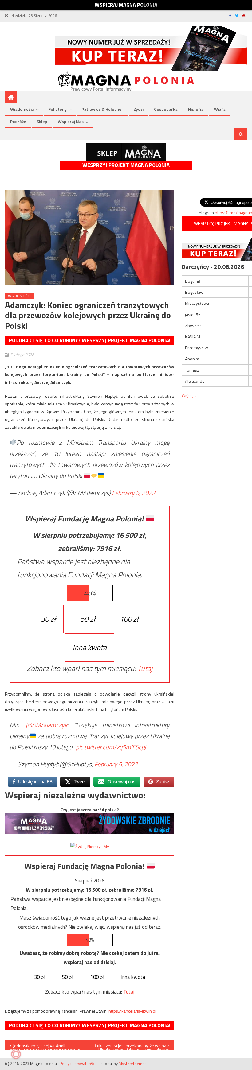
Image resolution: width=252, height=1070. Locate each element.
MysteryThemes (133, 1063)
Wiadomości (22, 109)
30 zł (48, 618)
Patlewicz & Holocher (102, 109)
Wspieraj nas (71, 121)
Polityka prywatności (78, 1063)
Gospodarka (166, 109)
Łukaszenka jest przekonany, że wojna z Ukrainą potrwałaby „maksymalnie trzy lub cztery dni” (132, 1046)
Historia (195, 109)
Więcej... (189, 395)
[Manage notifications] (16, 1054)
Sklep (42, 121)
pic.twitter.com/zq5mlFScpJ (111, 747)
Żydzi (139, 109)
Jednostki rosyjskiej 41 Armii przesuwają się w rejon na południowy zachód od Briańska (45, 1046)
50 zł (87, 618)
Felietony (58, 109)
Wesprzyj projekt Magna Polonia (126, 165)
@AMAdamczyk (46, 725)
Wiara (220, 109)
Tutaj (144, 668)
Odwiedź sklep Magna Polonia (126, 152)
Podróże (18, 121)
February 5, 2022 (133, 493)
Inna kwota (90, 647)
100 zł (129, 618)
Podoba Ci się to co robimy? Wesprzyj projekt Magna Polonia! (89, 340)
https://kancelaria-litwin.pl (132, 1011)
